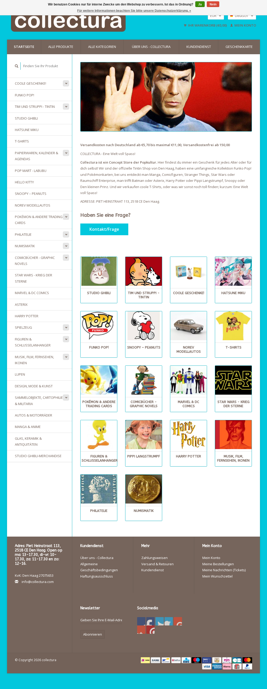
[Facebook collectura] (141, 621)
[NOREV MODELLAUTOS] (188, 325)
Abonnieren (92, 634)
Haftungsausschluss (96, 576)
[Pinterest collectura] (169, 621)
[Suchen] (17, 66)
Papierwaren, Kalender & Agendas (36, 156)
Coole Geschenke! (30, 83)
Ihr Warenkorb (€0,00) (207, 25)
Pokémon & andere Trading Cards (39, 219)
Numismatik (25, 246)
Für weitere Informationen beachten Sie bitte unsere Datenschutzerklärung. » (134, 11)
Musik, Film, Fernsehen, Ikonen (34, 360)
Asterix (21, 304)
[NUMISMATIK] (143, 489)
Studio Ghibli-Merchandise (38, 456)
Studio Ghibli (26, 118)
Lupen (20, 374)
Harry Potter (26, 316)
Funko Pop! (24, 95)
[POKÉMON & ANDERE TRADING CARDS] (99, 380)
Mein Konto (245, 25)
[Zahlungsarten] (146, 659)
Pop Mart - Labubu (30, 170)
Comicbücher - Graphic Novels (35, 260)
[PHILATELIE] (99, 489)
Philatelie (23, 234)
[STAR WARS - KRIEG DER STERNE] (233, 380)
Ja (200, 4)
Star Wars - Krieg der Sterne (33, 278)
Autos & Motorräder (33, 415)
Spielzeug (23, 327)
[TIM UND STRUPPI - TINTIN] (143, 271)
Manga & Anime (28, 426)
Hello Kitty (24, 182)
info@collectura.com (38, 581)
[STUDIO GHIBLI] (99, 271)
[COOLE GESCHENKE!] (188, 271)
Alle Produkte (60, 46)
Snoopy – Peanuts (30, 193)
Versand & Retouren (157, 564)
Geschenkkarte (239, 46)
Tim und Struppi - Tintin (35, 106)
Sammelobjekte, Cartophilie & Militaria (39, 400)
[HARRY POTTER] (188, 434)
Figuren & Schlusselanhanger (33, 342)
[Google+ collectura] (159, 621)
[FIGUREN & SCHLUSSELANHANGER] (99, 434)
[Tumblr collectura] (141, 629)
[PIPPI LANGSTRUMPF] (143, 434)
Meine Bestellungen (218, 564)
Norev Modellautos (32, 205)
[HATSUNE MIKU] (233, 271)
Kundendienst (198, 46)
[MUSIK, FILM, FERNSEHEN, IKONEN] (233, 434)
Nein (213, 4)
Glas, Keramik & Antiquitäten (28, 441)
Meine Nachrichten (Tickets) (224, 570)
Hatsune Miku (27, 129)
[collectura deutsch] (166, 96)
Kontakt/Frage (104, 229)
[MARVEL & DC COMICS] (188, 380)
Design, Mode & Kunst (34, 386)
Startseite (24, 46)
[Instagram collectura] (150, 629)
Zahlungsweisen (154, 557)
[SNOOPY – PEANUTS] (143, 325)
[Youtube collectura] (178, 621)
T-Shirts (22, 141)
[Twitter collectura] (150, 621)
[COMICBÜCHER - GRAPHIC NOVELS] (143, 380)
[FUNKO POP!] (99, 325)
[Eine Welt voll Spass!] (86, 20)
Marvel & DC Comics (32, 292)
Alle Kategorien (102, 46)
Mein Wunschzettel (217, 576)
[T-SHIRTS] (233, 325)
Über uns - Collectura (151, 46)
